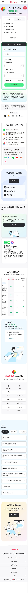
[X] (16, 557)
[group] (14, 437)
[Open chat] (25, 8)
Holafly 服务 (22, 431)
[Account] (25, 2)
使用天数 (8, 60)
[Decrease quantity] (6, 75)
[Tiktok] (23, 557)
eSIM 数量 (9, 69)
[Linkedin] (19, 557)
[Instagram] (9, 557)
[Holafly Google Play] (20, 553)
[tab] (8, 19)
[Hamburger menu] (3, 2)
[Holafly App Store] (8, 553)
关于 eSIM (5, 431)
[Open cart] (22, 2)
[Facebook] (5, 557)
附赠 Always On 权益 (11, 32)
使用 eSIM (13, 431)
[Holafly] (14, 549)
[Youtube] (12, 557)
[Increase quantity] (21, 75)
